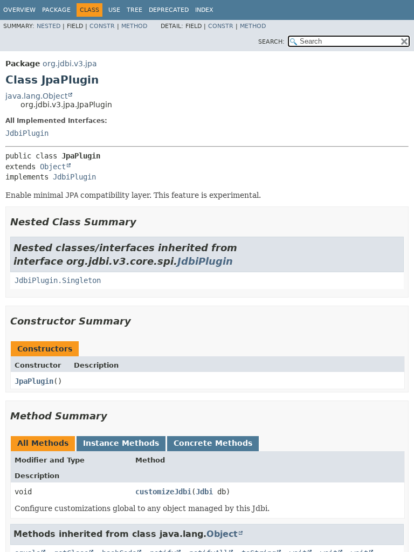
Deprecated (169, 9)
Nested (48, 26)
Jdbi (204, 491)
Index (204, 9)
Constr (102, 26)
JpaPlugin (34, 381)
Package (56, 9)
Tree (134, 9)
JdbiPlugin (27, 133)
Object (53, 166)
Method (134, 26)
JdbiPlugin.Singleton (58, 280)
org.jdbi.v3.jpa (70, 63)
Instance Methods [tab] (121, 443)
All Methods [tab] (42, 443)
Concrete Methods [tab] (213, 443)
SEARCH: (271, 41)
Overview (19, 9)
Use (114, 9)
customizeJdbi (163, 491)
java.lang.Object (36, 96)
